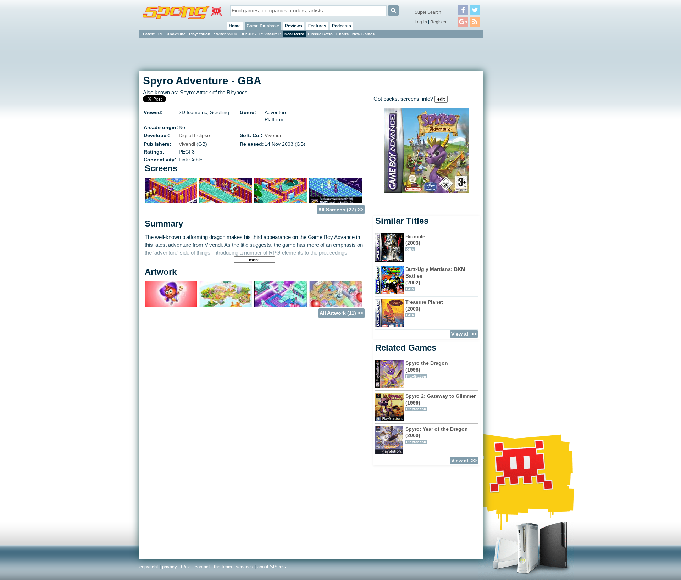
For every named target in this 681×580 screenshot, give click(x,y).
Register (438, 21)
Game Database (263, 25)
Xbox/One (176, 34)
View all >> (464, 334)
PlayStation (199, 34)
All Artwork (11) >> (341, 313)
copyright (148, 566)
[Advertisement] (515, 145)
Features (317, 25)
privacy (169, 566)
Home (235, 25)
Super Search (428, 12)
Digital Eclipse (194, 135)
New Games (363, 34)
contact (202, 566)
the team (223, 566)
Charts (342, 34)
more (254, 259)
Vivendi (273, 135)
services (244, 566)
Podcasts (341, 25)
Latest (149, 34)
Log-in (421, 21)
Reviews (293, 25)
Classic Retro (320, 34)
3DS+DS (248, 34)
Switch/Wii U (225, 34)
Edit (441, 99)
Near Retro (294, 34)
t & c (186, 566)
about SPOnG (271, 566)
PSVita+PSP (270, 34)
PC (161, 34)
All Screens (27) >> (340, 209)
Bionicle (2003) (415, 242)
